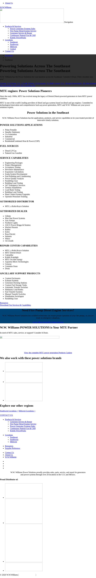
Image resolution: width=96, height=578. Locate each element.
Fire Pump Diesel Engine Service (23, 31)
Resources (4, 303)
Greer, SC (20, 86)
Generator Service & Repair (21, 33)
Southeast (14, 42)
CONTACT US (6, 415)
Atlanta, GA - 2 (16, 83)
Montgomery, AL (79, 83)
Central (13, 49)
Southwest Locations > (9, 411)
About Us (9, 3)
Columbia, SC (29, 86)
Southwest (14, 44)
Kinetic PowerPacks (18, 38)
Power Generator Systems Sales (22, 29)
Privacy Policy (42, 575)
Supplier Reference (12, 448)
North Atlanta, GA (30, 83)
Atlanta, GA (5, 83)
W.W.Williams (5, 7)
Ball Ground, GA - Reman (61, 83)
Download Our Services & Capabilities (15, 305)
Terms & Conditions (27, 575)
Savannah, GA (44, 83)
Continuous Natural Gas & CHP (23, 35)
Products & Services (13, 26)
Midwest (13, 47)
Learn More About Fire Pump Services (48, 322)
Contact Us (9, 51)
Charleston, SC (9, 86)
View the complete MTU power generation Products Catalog (48, 353)
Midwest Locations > (27, 411)
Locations (9, 40)
